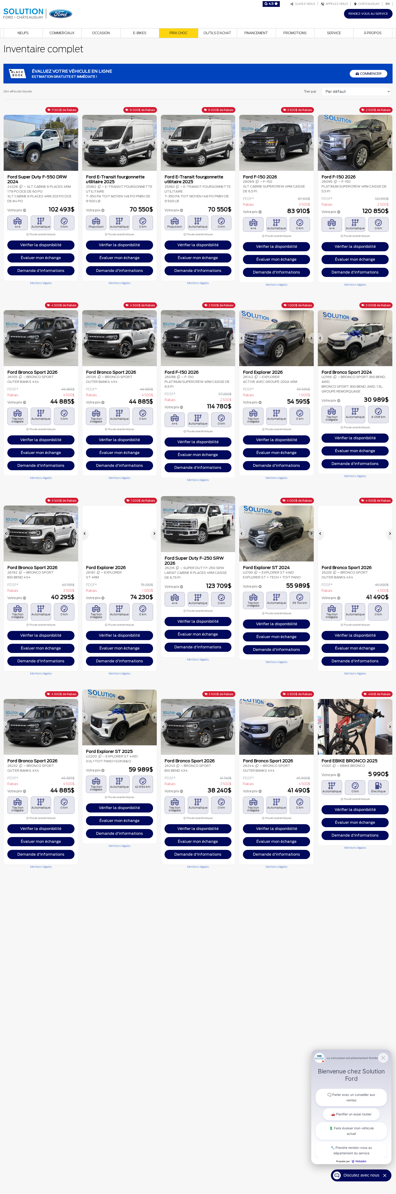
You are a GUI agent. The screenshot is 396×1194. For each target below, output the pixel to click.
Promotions (295, 33)
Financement (256, 33)
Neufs (23, 33)
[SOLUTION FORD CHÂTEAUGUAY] (37, 12)
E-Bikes (139, 33)
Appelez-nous (336, 4)
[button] (6, 142)
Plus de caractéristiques (42, 234)
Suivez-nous (304, 4)
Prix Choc (178, 33)
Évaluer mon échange (41, 258)
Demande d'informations (40, 270)
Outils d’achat (217, 33)
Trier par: (310, 91)
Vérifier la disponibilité (40, 245)
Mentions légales (41, 283)
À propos (373, 33)
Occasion (101, 33)
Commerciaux (62, 33)
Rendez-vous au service (368, 13)
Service (334, 33)
